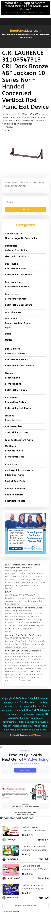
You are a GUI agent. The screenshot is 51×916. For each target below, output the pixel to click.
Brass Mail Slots (14, 450)
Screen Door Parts (15, 488)
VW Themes (36, 735)
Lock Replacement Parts (19, 440)
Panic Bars (11, 464)
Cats (8, 327)
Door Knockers (13, 282)
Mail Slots (10, 446)
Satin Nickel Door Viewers (19, 365)
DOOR (8, 592)
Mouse (8, 339)
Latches (9, 415)
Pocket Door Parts (15, 481)
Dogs (8, 333)
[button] (25, 46)
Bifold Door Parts (14, 475)
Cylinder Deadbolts (16, 250)
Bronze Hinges (13, 383)
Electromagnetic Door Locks (21, 238)
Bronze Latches (13, 426)
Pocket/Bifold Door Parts (19, 470)
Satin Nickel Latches (16, 432)
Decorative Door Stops (18, 323)
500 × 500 (33, 114)
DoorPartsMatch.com (25, 30)
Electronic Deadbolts (17, 256)
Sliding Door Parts (15, 500)
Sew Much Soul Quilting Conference (23, 635)
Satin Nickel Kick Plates (18, 408)
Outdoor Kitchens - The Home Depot (23, 607)
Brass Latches (13, 420)
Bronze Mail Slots (14, 456)
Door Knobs (11, 263)
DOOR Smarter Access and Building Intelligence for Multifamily (22, 566)
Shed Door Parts (14, 494)
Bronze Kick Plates (15, 402)
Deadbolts (11, 245)
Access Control (13, 233)
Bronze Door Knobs (15, 268)
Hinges (9, 373)
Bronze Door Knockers (17, 286)
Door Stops (11, 318)
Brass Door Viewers (16, 353)
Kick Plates (11, 397)
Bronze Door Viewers (16, 359)
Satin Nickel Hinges (16, 389)
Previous (7, 126)
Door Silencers (13, 312)
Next (5, 130)
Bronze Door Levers (15, 298)
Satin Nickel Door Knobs (18, 274)
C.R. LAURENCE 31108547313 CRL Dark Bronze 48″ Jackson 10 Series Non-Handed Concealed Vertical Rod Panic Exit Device (24, 119)
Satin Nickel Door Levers (18, 304)
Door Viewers (12, 348)
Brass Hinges (12, 377)
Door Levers (11, 294)
